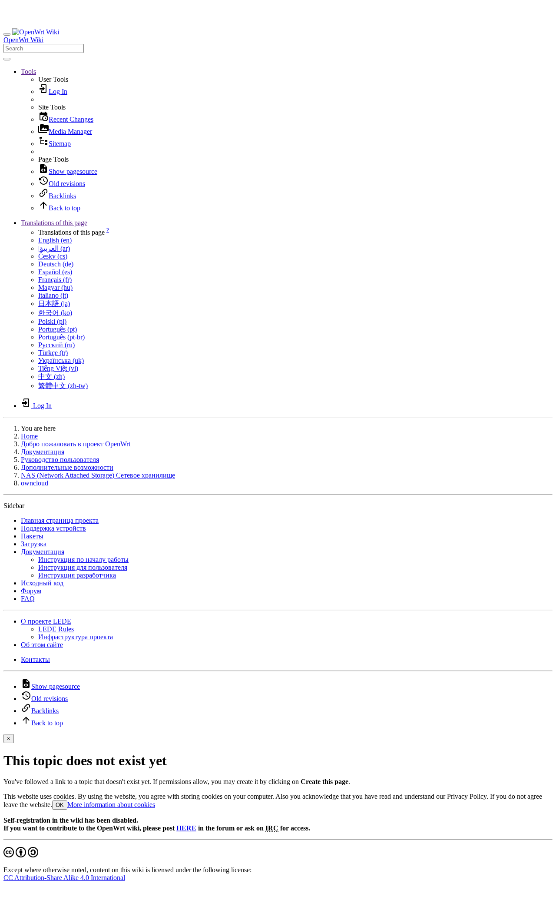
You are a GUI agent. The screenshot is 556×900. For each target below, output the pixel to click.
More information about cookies (111, 804)
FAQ (28, 598)
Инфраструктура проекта (75, 637)
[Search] (6, 59)
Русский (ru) (56, 345)
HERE (186, 828)
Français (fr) (55, 279)
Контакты (35, 659)
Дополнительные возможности (67, 467)
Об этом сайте (42, 644)
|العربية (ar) (54, 248)
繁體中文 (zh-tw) (63, 385)
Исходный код (42, 583)
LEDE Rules (56, 629)
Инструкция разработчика (77, 575)
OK (60, 805)
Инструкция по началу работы (83, 559)
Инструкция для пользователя (82, 567)
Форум (31, 590)
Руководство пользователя (60, 459)
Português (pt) (57, 329)
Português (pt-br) (61, 337)
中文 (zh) (51, 376)
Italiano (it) (53, 295)
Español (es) (55, 272)
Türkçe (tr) (53, 352)
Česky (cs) (52, 256)
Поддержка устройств (53, 528)
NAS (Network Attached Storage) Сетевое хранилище (98, 475)
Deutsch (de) (55, 264)
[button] (28, 71)
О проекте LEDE (46, 621)
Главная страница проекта (60, 520)
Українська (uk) (61, 360)
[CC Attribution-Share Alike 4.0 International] (20, 855)
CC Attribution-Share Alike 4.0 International (64, 877)
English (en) (55, 240)
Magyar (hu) (55, 287)
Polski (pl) (52, 321)
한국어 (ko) (55, 312)
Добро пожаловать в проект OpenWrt (75, 444)
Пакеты (32, 536)
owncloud (34, 483)
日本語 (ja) (54, 303)
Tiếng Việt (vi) (58, 368)
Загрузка (33, 544)
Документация (42, 451)
